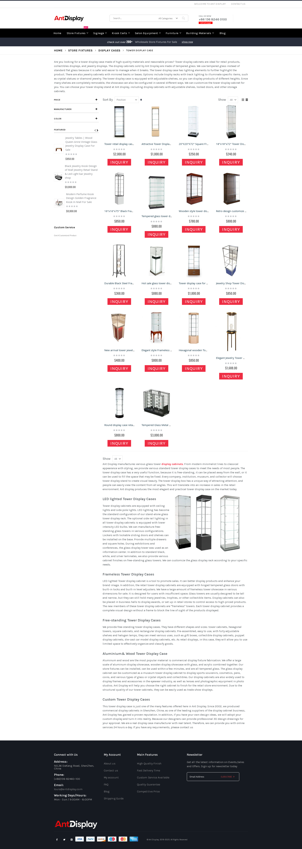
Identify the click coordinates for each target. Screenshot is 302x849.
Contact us (111, 770)
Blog (106, 791)
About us (109, 763)
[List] (246, 100)
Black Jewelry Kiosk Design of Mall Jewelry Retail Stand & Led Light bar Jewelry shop (81, 172)
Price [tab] (57, 100)
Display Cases (109, 50)
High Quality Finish (149, 763)
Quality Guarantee (148, 784)
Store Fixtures (80, 50)
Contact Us (238, 3)
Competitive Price (148, 791)
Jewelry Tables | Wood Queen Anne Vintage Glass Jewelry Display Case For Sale (81, 143)
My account (111, 777)
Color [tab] (58, 118)
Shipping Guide (114, 798)
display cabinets (172, 464)
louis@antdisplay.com (68, 789)
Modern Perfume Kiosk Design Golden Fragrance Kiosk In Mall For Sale (81, 198)
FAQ (106, 784)
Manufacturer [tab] (63, 109)
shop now (187, 41)
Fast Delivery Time (148, 770)
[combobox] (149, 18)
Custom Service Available (153, 777)
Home (58, 50)
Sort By (108, 100)
